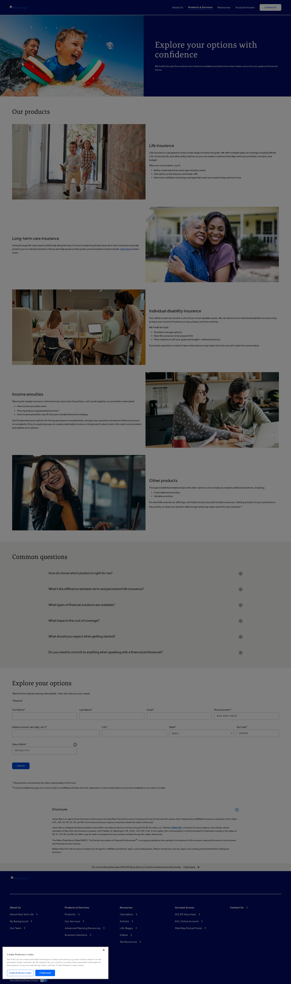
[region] (55, 963)
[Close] (103, 950)
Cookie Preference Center (20, 973)
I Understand (45, 973)
